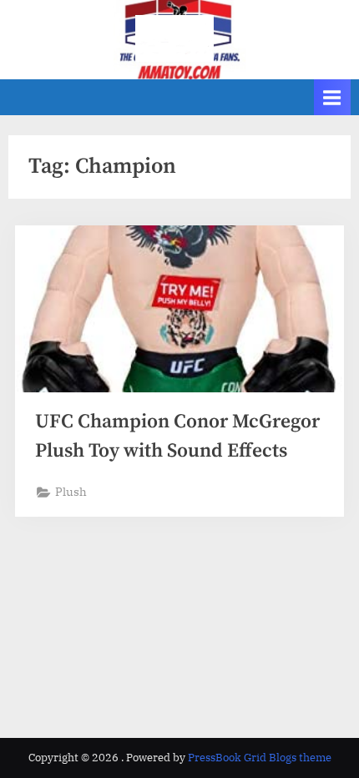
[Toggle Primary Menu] (332, 97)
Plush (71, 491)
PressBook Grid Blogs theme (259, 757)
